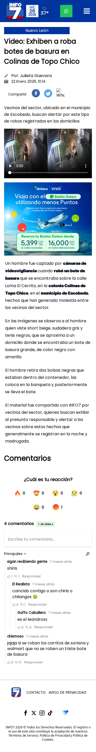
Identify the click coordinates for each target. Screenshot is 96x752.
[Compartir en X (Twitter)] (48, 93)
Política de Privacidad (55, 735)
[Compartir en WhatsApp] (60, 93)
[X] (33, 713)
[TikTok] (50, 713)
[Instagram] (42, 713)
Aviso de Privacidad (67, 692)
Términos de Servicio (23, 735)
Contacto (36, 692)
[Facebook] (25, 713)
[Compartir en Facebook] (36, 93)
